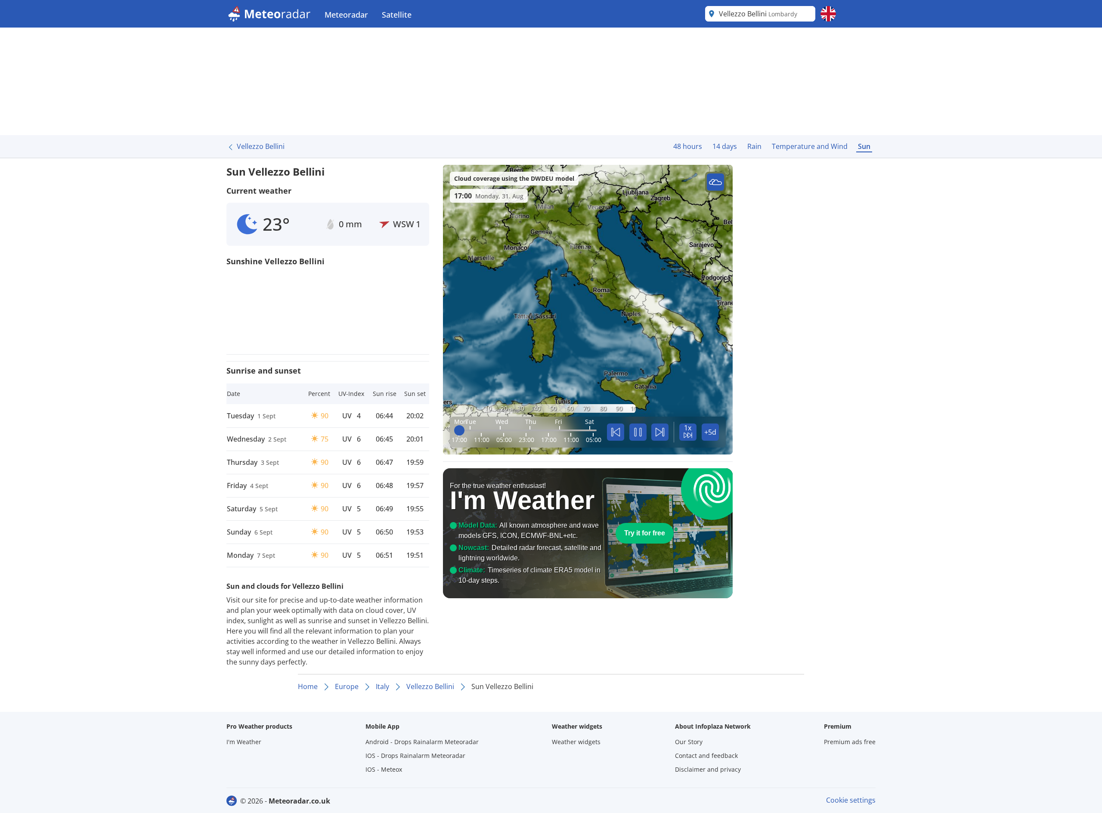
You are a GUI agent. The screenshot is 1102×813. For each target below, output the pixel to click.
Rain (754, 146)
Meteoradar (346, 14)
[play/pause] (638, 432)
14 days (724, 146)
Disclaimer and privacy (708, 769)
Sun (864, 146)
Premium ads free (850, 742)
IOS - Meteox (383, 769)
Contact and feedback (706, 755)
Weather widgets (576, 742)
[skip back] (615, 432)
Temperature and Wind (810, 146)
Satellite (397, 14)
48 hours (687, 146)
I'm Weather (243, 742)
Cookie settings (851, 800)
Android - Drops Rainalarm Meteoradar (422, 742)
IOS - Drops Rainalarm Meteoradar (415, 755)
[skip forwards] (660, 432)
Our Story (689, 742)
